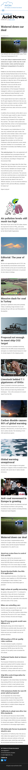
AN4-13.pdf (12, 19)
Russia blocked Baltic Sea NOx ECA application (12, 572)
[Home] (11, 4)
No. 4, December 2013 (6, 14)
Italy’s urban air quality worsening (14, 589)
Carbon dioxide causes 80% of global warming (14, 422)
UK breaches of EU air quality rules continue (12, 640)
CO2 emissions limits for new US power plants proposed (13, 692)
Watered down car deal (14, 537)
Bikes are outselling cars (10, 605)
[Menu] (2, 10)
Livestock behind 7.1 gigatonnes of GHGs (12, 381)
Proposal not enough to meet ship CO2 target (12, 340)
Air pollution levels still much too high (14, 220)
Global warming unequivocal (9, 461)
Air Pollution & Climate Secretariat (13, 7)
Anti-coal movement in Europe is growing (14, 500)
